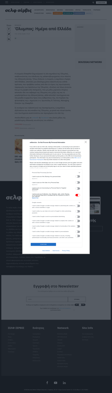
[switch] (77, 176)
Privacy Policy (66, 250)
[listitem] (56, 173)
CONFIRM (43, 244)
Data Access (56, 250)
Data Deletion (46, 250)
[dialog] (56, 196)
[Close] (86, 142)
